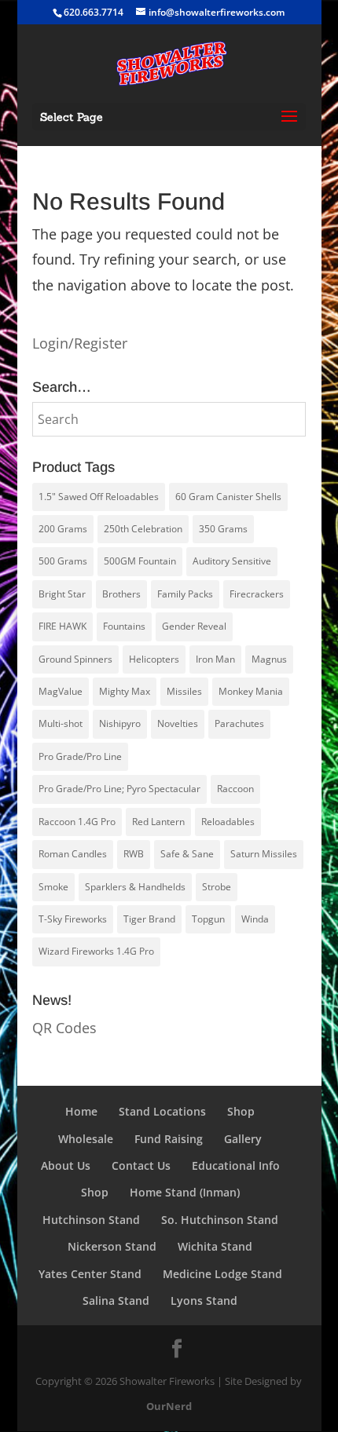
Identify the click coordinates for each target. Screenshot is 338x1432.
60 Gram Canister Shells (228, 496)
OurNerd (169, 1406)
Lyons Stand (204, 1300)
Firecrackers (257, 594)
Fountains (124, 626)
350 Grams (223, 528)
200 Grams (63, 528)
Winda (255, 919)
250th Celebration (143, 528)
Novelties (177, 723)
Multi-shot (61, 723)
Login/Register (79, 343)
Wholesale (85, 1138)
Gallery (243, 1138)
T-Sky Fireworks (73, 919)
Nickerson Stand (112, 1246)
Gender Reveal (194, 626)
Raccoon (235, 788)
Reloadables (228, 821)
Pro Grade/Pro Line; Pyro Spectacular (119, 788)
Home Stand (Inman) (185, 1192)
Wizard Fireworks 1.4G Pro (96, 951)
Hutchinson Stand (91, 1219)
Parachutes (239, 723)
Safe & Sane (187, 853)
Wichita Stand (215, 1246)
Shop (241, 1111)
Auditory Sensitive (232, 561)
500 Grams (63, 561)
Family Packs (185, 594)
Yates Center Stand (90, 1273)
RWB (133, 853)
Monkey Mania (251, 691)
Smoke (53, 886)
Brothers (121, 594)
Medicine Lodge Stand (222, 1273)
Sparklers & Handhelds (135, 886)
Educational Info (236, 1165)
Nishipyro (120, 723)
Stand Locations (162, 1111)
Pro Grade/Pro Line (80, 756)
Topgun (208, 919)
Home (81, 1111)
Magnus (269, 659)
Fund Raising (168, 1138)
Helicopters (154, 659)
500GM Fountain (140, 561)
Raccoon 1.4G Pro (77, 821)
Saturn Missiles (263, 853)
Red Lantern (158, 821)
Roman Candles (73, 853)
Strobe (216, 886)
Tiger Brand (149, 919)
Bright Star (62, 594)
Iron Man (215, 659)
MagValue (61, 691)
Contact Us (141, 1165)
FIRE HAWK (62, 626)
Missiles (184, 691)
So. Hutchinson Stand (219, 1219)
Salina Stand (116, 1300)
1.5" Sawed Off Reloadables (99, 496)
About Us (65, 1165)
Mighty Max (124, 691)
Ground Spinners (75, 659)
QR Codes (64, 1027)
